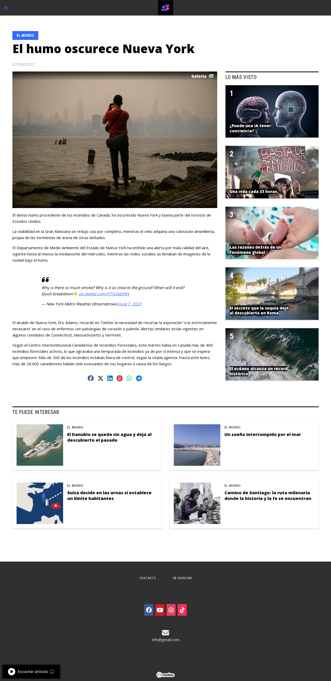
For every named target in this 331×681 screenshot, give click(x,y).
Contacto (147, 578)
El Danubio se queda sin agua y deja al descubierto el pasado (109, 437)
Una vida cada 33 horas (253, 191)
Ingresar (184, 578)
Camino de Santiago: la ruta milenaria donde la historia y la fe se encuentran (267, 495)
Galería (198, 76)
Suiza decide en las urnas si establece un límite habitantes (109, 495)
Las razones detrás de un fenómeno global (255, 250)
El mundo (25, 35)
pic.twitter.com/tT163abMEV (104, 293)
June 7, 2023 (130, 303)
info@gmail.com (165, 639)
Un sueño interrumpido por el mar (262, 434)
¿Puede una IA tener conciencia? (250, 128)
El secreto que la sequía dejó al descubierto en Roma (259, 310)
